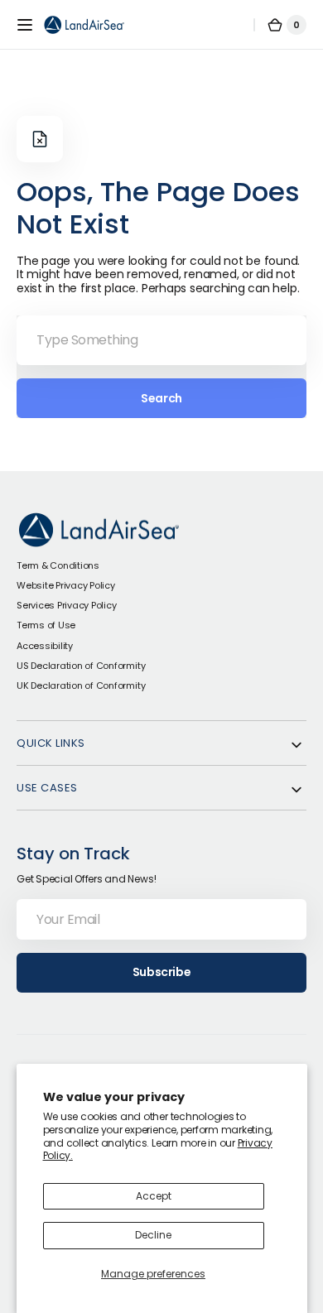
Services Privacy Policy (66, 605)
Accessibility (45, 645)
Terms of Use (46, 625)
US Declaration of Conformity (81, 665)
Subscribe (161, 972)
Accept (153, 1196)
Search (161, 398)
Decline (153, 1235)
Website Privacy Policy (66, 585)
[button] (25, 25)
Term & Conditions (58, 565)
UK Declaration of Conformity (81, 685)
